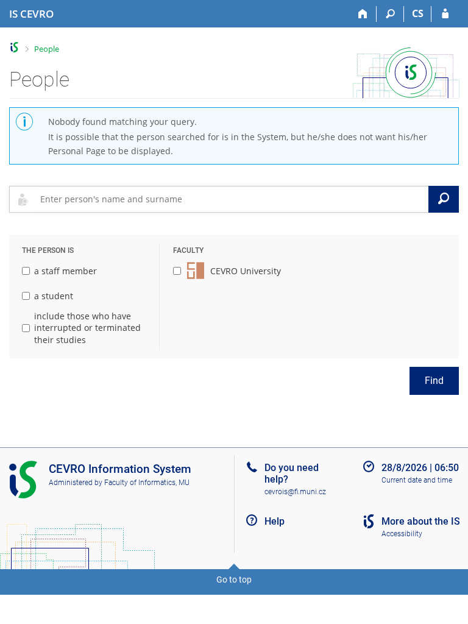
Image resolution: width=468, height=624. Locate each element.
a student (53, 296)
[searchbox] (231, 199)
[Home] (363, 14)
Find (434, 380)
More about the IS (420, 521)
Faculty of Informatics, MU (147, 482)
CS (418, 13)
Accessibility (401, 534)
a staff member (65, 271)
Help (274, 521)
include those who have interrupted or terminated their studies (87, 328)
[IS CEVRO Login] (445, 14)
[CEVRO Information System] (14, 47)
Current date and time (416, 480)
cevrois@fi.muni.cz (295, 492)
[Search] (390, 14)
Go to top (234, 579)
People (46, 48)
